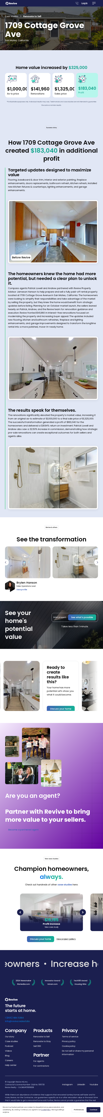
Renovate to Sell (41, 1036)
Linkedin (81, 1085)
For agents (38, 1061)
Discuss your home (48, 708)
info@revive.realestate (17, 1021)
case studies (65, 884)
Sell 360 (37, 1046)
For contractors (41, 1065)
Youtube (94, 1085)
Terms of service (70, 1036)
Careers (9, 1060)
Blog (7, 1055)
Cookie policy (68, 1046)
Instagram (67, 1085)
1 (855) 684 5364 (14, 1017)
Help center (10, 1065)
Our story (9, 1036)
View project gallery (66, 939)
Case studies (11, 1041)
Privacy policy (68, 1041)
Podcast (9, 1046)
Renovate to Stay (42, 1041)
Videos (8, 1050)
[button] (94, 3)
